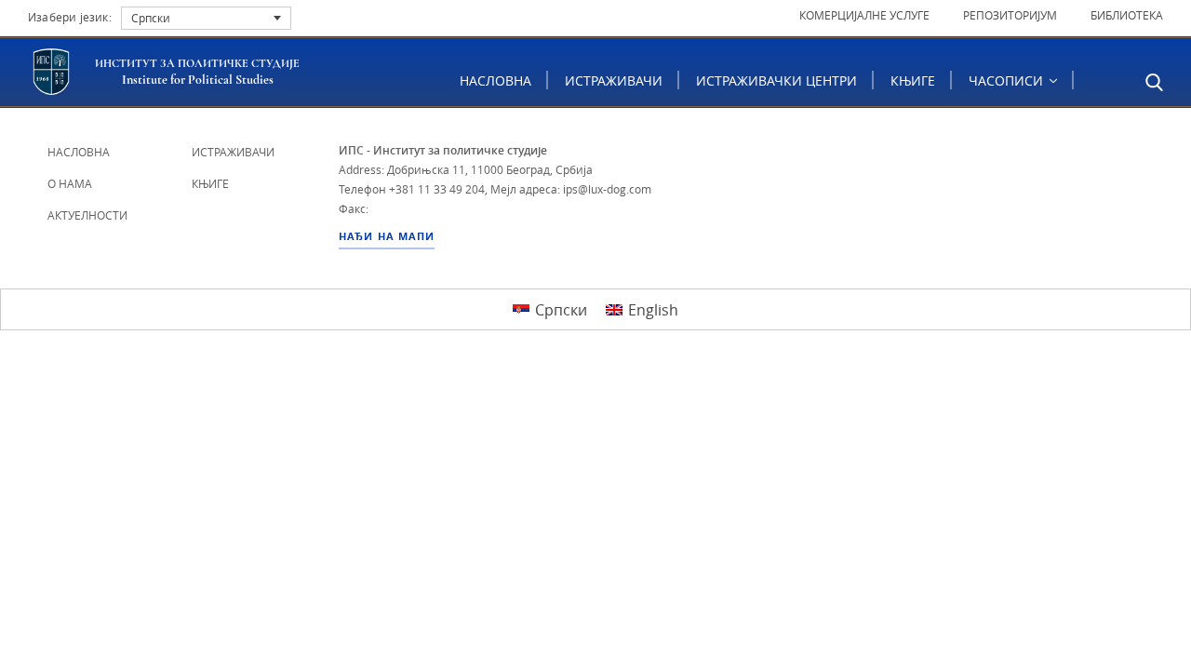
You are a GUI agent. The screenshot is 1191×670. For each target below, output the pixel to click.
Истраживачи (613, 80)
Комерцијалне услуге (864, 14)
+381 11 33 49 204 (437, 188)
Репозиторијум (1010, 14)
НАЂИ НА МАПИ (387, 236)
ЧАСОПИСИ (1008, 80)
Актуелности (87, 215)
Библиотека (1127, 14)
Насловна (495, 80)
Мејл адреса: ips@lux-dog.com (570, 188)
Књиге (912, 80)
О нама (69, 183)
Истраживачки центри (776, 80)
